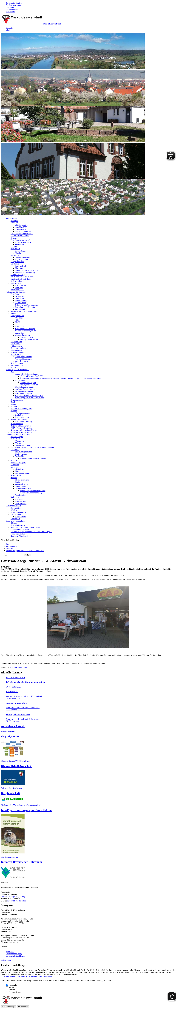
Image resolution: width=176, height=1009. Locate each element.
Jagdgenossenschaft (22, 257)
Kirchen (14, 247)
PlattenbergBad (21, 454)
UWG (17, 322)
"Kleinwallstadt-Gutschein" (21, 279)
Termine (18, 253)
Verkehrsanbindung (22, 413)
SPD (17, 324)
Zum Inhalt (10, 7)
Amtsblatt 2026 (21, 227)
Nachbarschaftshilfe (18, 534)
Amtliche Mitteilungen (18, 667)
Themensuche (20, 303)
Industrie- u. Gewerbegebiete (21, 409)
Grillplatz (14, 460)
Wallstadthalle (20, 456)
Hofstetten (19, 268)
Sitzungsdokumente (22, 335)
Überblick (19, 318)
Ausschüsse (19, 333)
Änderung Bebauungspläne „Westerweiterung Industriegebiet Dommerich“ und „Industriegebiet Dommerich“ (61, 378)
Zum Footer (10, 12)
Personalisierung (15, 992)
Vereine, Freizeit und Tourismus (18, 434)
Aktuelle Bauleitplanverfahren (26, 374)
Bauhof (13, 313)
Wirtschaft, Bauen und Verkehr (17, 370)
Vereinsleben (15, 439)
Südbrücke (19, 415)
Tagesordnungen (26, 337)
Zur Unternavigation (13, 5)
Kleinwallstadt (11, 218)
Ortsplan (14, 238)
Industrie (14, 406)
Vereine (18, 443)
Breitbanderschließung (19, 419)
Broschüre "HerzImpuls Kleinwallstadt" (26, 527)
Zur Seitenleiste (11, 9)
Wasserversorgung (17, 355)
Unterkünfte (19, 471)
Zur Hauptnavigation (14, 3)
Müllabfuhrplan (16, 346)
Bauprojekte (20, 380)
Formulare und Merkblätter (25, 307)
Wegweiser (19, 296)
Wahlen (13, 367)
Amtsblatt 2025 (21, 229)
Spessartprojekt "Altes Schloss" (27, 270)
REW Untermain (17, 424)
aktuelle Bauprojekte (28, 383)
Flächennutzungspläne (23, 393)
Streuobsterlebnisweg (23, 488)
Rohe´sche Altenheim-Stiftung (22, 536)
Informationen (20, 251)
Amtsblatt (14, 223)
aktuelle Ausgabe (21, 225)
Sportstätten (15, 450)
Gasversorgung (16, 350)
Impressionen (16, 283)
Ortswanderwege (21, 484)
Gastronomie (15, 467)
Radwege (19, 499)
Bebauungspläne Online (24, 391)
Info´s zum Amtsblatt (23, 231)
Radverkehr (15, 497)
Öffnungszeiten (21, 309)
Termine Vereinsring (23, 445)
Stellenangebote (17, 281)
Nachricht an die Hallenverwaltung (33, 458)
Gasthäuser (19, 469)
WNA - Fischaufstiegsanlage (21, 428)
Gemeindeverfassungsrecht (25, 331)
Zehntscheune (16, 514)
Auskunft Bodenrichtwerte (25, 389)
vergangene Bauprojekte (29, 385)
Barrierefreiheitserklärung (15, 956)
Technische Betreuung (23, 357)
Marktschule (15, 519)
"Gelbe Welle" (16, 475)
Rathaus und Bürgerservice (16, 292)
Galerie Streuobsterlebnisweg (31, 493)
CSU (17, 320)
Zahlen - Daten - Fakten (20, 236)
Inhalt (8, 30)
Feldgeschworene (17, 262)
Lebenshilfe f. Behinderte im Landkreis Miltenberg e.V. (31, 532)
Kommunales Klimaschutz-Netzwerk (25, 430)
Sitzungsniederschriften (29, 339)
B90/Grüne (19, 326)
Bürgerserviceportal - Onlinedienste (24, 311)
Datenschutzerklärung (14, 954)
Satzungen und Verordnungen (26, 305)
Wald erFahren (20, 504)
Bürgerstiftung (16, 523)
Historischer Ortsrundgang (25, 272)
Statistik (12, 987)
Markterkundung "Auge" (24, 387)
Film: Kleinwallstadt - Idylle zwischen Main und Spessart (32, 447)
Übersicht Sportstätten (23, 452)
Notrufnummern (17, 363)
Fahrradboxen (20, 501)
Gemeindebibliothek (18, 512)
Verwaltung (15, 294)
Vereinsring (19, 441)
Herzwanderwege (22, 480)
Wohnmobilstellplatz (18, 463)
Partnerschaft (15, 249)
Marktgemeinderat (17, 316)
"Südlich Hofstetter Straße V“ (31, 376)
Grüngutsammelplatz (18, 348)
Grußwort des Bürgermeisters (22, 234)
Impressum (10, 952)
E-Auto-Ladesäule (22, 417)
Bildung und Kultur (13, 506)
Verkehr (14, 411)
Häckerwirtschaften (22, 473)
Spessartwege (20, 486)
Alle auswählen (23, 1007)
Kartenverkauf (20, 517)
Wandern (14, 478)
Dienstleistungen (17, 400)
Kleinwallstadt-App (18, 275)
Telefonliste (19, 298)
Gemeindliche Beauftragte (25, 329)
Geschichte (19, 244)
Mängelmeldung (17, 365)
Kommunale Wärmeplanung (21, 432)
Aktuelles (14, 221)
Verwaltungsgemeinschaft (20, 240)
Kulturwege (19, 482)
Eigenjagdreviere (21, 259)
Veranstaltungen (17, 437)
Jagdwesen (15, 255)
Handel (13, 402)
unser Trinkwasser (22, 361)
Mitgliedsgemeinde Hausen (25, 242)
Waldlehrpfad (20, 495)
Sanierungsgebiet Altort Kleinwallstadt (29, 398)
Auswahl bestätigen (8, 1007)
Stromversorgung (17, 352)
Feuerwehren (15, 344)
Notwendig (13, 985)
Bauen (13, 372)
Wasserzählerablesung (23, 359)
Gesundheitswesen (18, 525)
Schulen (14, 510)
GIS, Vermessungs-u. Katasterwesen (29, 396)
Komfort (12, 990)
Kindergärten (15, 508)
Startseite (9, 28)
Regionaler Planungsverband (21, 426)
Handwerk (15, 404)
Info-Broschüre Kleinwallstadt (22, 277)
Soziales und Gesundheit (15, 521)
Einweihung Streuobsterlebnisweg (33, 491)
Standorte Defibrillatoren (20, 530)
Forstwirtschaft (16, 342)
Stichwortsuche (21, 301)
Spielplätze (15, 465)
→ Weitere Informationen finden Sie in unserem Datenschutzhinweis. (27, 977)
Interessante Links (17, 290)
